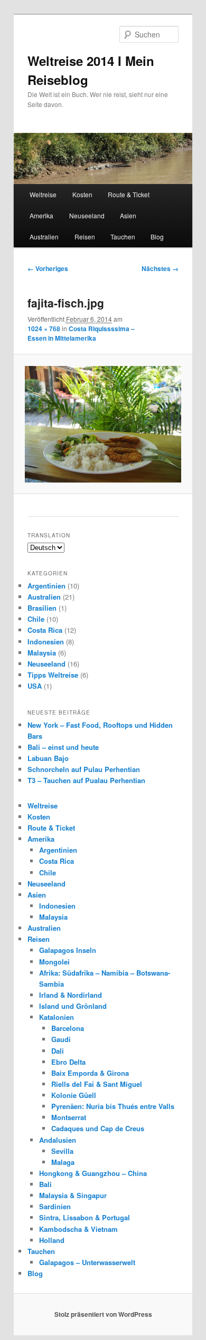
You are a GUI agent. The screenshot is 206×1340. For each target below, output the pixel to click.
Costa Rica (44, 630)
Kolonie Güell (73, 1095)
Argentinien (46, 586)
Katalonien (56, 1017)
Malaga (62, 1162)
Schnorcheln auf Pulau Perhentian (83, 769)
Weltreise (43, 194)
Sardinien (55, 1206)
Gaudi (61, 1039)
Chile (35, 619)
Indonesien (45, 642)
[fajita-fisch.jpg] (103, 424)
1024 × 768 (43, 328)
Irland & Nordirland (70, 995)
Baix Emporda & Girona (90, 1073)
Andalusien (57, 1140)
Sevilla (62, 1151)
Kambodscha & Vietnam (78, 1229)
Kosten (82, 194)
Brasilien (42, 608)
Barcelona (67, 1028)
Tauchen (122, 236)
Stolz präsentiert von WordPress (103, 1314)
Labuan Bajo (48, 758)
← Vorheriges (47, 268)
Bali (45, 1184)
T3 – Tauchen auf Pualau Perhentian (86, 780)
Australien (44, 236)
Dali (57, 1051)
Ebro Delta (68, 1062)
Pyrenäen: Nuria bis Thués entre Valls (112, 1106)
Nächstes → (160, 268)
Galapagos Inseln (67, 950)
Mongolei (54, 962)
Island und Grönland (73, 1006)
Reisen (84, 236)
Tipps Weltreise (52, 675)
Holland (51, 1240)
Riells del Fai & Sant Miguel (96, 1084)
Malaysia (41, 653)
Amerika (41, 215)
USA (34, 686)
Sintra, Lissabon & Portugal (84, 1217)
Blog (157, 236)
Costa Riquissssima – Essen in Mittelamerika (81, 333)
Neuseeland (87, 215)
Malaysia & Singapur (73, 1195)
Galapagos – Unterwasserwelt (87, 1262)
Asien (128, 215)
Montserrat (68, 1117)
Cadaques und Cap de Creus (97, 1128)
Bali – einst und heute (63, 747)
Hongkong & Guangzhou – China (93, 1173)
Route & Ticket (128, 194)
